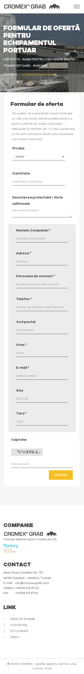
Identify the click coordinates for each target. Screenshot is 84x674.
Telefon (24, 299)
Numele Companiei (33, 230)
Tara (21, 413)
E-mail (22, 367)
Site (19, 390)
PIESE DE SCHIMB (22, 619)
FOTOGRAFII (19, 631)
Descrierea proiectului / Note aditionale (37, 200)
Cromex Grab (42, 668)
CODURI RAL (19, 625)
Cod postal (25, 322)
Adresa (23, 253)
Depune (61, 475)
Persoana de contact (35, 276)
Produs (18, 148)
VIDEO (14, 637)
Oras (21, 345)
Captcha (18, 439)
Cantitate (21, 173)
